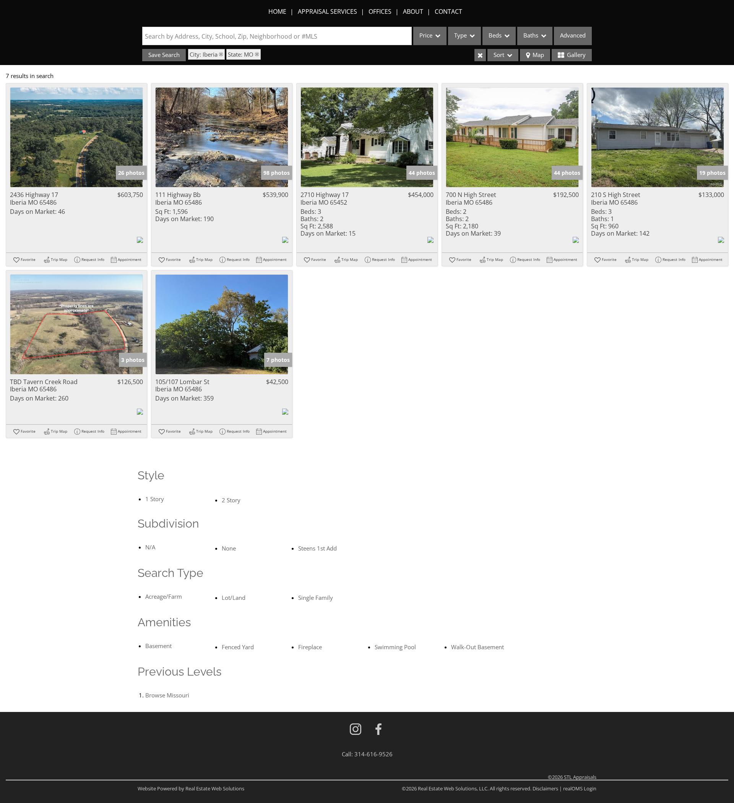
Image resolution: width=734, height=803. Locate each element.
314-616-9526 (373, 754)
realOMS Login (579, 788)
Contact (448, 11)
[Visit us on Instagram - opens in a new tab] (355, 730)
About (413, 11)
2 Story (231, 500)
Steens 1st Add (317, 548)
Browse (167, 695)
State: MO (240, 54)
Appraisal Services (327, 11)
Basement (158, 646)
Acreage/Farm (163, 596)
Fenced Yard (238, 647)
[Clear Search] (480, 55)
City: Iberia (204, 54)
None (229, 548)
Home (277, 11)
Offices (380, 11)
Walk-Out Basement (477, 647)
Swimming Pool (395, 647)
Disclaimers (545, 788)
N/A (150, 547)
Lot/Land (233, 597)
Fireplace (310, 647)
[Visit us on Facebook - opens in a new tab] (378, 730)
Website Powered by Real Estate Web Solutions (191, 788)
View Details (77, 137)
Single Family (315, 597)
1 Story (154, 499)
